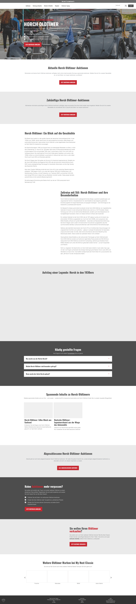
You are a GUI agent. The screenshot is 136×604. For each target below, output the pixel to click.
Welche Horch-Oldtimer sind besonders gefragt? (41, 366)
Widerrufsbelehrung (110, 602)
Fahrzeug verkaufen (37, 6)
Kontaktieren (71, 353)
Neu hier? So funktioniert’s (68, 1)
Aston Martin (99, 583)
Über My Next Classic (53, 598)
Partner (82, 602)
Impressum (110, 599)
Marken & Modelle (82, 599)
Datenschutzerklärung (110, 601)
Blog (82, 601)
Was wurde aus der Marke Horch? (36, 359)
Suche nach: (118, 5)
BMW (78, 583)
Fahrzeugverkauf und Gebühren (53, 599)
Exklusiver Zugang (66, 6)
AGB (110, 598)
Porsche (36, 583)
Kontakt (53, 602)
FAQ (54, 601)
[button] (68, 359)
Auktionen (82, 598)
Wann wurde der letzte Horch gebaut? (38, 374)
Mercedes (57, 583)
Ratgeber (57, 6)
